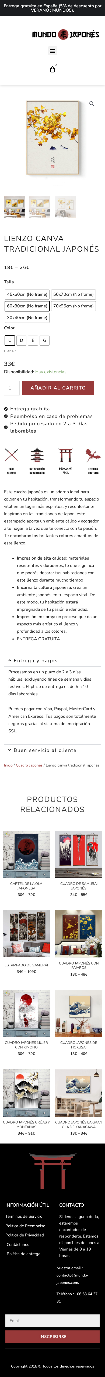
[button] (52, 50)
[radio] (27, 294)
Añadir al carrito (58, 388)
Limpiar (10, 351)
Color (9, 328)
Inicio (8, 765)
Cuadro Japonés (29, 765)
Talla (9, 282)
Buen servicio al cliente (45, 750)
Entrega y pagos (36, 660)
